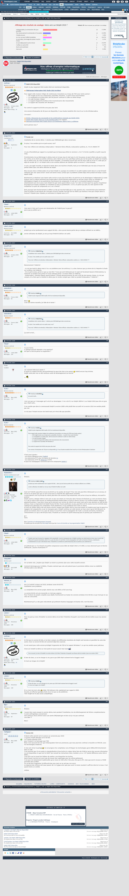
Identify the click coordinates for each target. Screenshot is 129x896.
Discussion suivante (63, 792)
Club (92, 1)
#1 (107, 80)
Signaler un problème (33, 57)
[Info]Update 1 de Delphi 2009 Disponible (16, 841)
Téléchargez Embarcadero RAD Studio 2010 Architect (43, 90)
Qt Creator (107, 7)
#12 (107, 469)
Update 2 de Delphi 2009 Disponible (14, 838)
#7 (107, 310)
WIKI (102, 9)
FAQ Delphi (45, 523)
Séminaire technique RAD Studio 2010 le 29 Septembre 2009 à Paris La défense (52, 121)
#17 (107, 633)
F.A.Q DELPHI (46, 9)
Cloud (30, 4)
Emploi (72, 1)
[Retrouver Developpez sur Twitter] (125, 10)
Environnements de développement (23, 18)
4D (24, 7)
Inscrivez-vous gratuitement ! (39, 11)
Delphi (29, 7)
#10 (107, 385)
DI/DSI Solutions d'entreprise (18, 4)
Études (79, 1)
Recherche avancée (123, 14)
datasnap (44, 460)
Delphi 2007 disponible (10, 845)
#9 (107, 362)
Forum (8, 18)
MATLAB (62, 7)
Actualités (19, 784)
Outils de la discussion (92, 77)
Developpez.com (95, 858)
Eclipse (35, 7)
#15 (107, 577)
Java (50, 4)
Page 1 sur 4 (87, 56)
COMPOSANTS (74, 9)
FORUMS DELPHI (36, 9)
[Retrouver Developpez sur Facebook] (127, 10)
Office (82, 4)
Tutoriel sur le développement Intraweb (39, 522)
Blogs (48, 1)
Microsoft (44, 4)
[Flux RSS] (123, 10)
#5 (107, 243)
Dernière (104, 57)
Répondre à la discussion (13, 57)
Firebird (45, 456)
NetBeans (55, 7)
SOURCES (83, 9)
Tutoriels (35, 1)
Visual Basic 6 (92, 7)
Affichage (103, 77)
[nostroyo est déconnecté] (13, 97)
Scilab (68, 7)
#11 (107, 419)
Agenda (37, 14)
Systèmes (95, 4)
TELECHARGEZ (84, 784)
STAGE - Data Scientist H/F (36, 813)
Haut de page (104, 858)
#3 (107, 201)
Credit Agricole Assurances (41, 815)
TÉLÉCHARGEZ (96, 9)
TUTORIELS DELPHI (57, 9)
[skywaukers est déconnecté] (13, 487)
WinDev (84, 7)
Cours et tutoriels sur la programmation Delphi (71, 523)
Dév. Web (56, 4)
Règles (47, 14)
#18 (107, 672)
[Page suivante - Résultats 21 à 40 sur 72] (100, 57)
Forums (27, 1)
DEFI (88, 9)
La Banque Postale (37, 822)
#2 (107, 132)
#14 (107, 555)
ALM (38, 4)
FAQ (42, 1)
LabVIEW (48, 7)
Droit (86, 1)
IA (34, 4)
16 (16, 109)
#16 (107, 609)
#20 (107, 728)
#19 (107, 701)
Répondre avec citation (92, 129)
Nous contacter (86, 858)
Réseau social (23, 14)
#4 (107, 223)
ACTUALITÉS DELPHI (24, 9)
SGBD (76, 4)
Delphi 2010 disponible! (24, 61)
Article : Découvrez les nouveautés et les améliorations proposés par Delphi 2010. (53, 118)
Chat (54, 1)
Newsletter (62, 1)
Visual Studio (76, 7)
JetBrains (41, 7)
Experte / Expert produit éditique (38, 820)
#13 (107, 530)
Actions (15, 14)
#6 (107, 285)
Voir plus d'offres (78, 824)
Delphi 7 (64, 461)
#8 (107, 340)
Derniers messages (6, 14)
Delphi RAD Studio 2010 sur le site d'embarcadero (42, 120)
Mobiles (88, 4)
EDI (62, 4)
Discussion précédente (48, 792)
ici (56, 449)
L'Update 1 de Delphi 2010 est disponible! (16, 830)
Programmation (69, 4)
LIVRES (66, 9)
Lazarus (100, 7)
